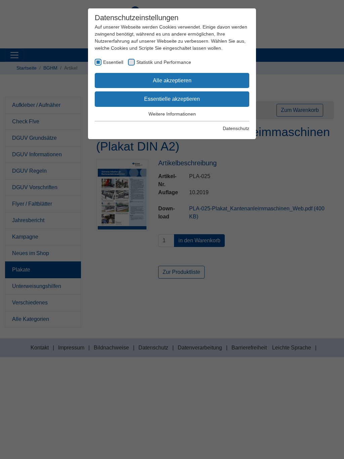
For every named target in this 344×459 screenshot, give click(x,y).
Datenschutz (236, 128)
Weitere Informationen (172, 114)
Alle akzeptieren (172, 80)
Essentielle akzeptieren (172, 99)
